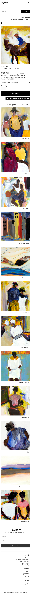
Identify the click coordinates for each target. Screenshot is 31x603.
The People (25, 563)
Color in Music (24, 561)
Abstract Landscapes (22, 560)
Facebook (26, 575)
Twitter (26, 576)
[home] (4, 3)
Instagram (25, 573)
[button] (28, 2)
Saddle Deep (5, 72)
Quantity (4, 86)
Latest (27, 558)
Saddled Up (25, 565)
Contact (26, 571)
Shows (27, 585)
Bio (28, 583)
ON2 (26, 592)
